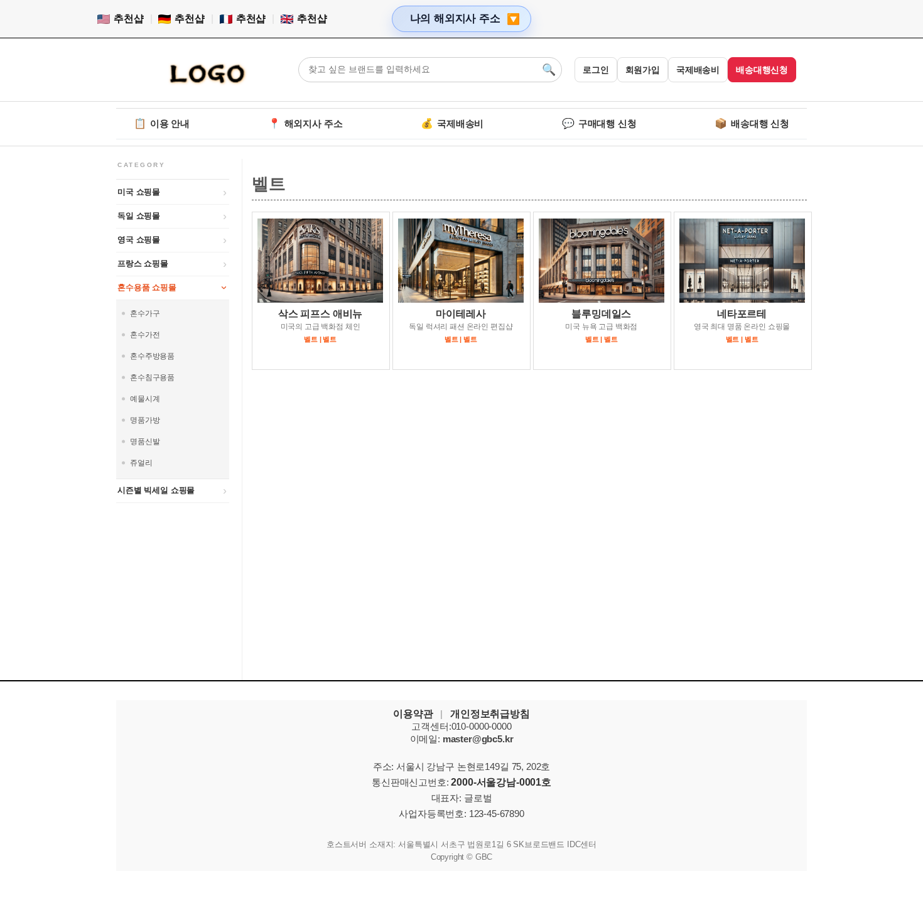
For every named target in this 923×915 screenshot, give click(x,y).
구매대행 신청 (599, 123)
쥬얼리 (141, 462)
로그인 (596, 70)
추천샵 (129, 18)
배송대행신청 (762, 70)
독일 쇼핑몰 (138, 215)
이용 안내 (162, 123)
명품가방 (144, 420)
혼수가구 (144, 313)
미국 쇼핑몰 (138, 192)
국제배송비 (698, 70)
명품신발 (144, 441)
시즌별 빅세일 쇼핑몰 (156, 490)
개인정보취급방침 (490, 713)
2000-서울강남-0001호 (501, 782)
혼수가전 (144, 334)
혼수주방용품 (152, 356)
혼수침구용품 (152, 377)
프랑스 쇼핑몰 (142, 263)
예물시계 (144, 398)
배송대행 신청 (752, 123)
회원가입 (642, 70)
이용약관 (413, 713)
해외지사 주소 (305, 123)
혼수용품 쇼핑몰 (146, 287)
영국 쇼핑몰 (138, 239)
